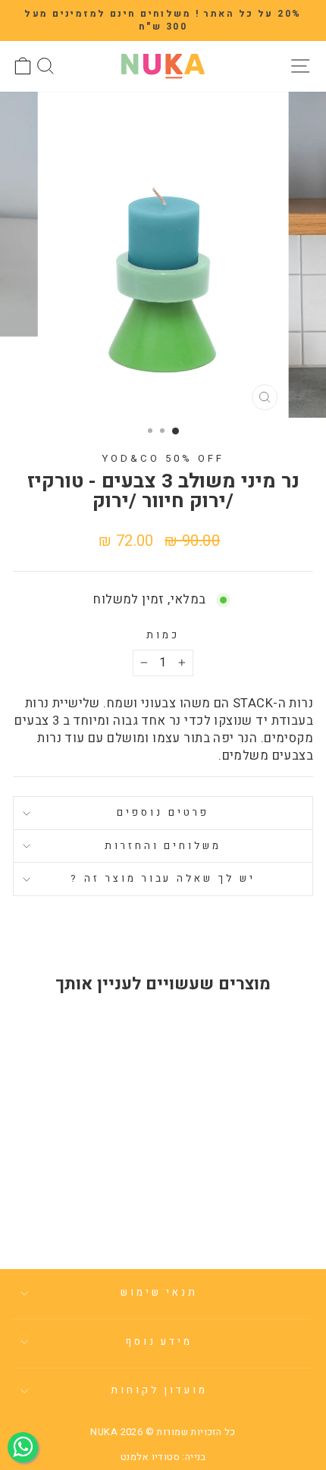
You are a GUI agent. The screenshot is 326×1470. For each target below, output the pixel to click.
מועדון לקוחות (159, 1390)
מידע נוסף (159, 1341)
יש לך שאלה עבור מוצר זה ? (163, 878)
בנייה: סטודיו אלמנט (163, 1457)
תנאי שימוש (160, 1292)
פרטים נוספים (163, 812)
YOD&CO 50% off (163, 458)
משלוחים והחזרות (163, 846)
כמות (163, 635)
